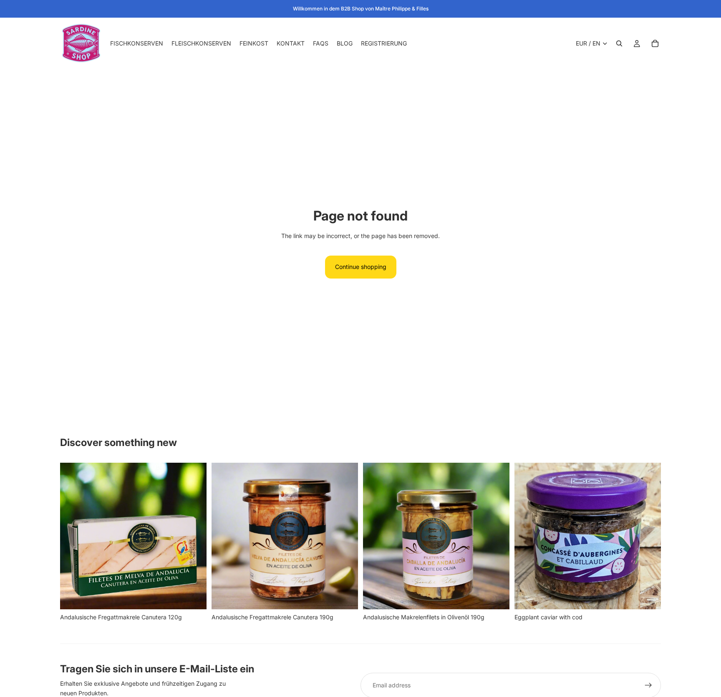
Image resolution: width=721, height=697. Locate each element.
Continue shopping (360, 266)
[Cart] (655, 43)
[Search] (619, 43)
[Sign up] (648, 685)
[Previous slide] (72, 536)
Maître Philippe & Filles (402, 8)
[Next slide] (194, 536)
